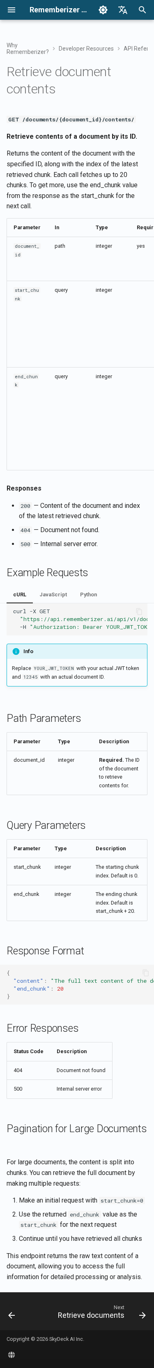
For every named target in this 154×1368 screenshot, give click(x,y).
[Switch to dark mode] (103, 10)
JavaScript (53, 594)
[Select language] (123, 10)
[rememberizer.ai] (11, 1354)
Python (88, 594)
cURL (19, 594)
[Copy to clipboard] (139, 612)
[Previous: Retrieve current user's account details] (12, 1313)
